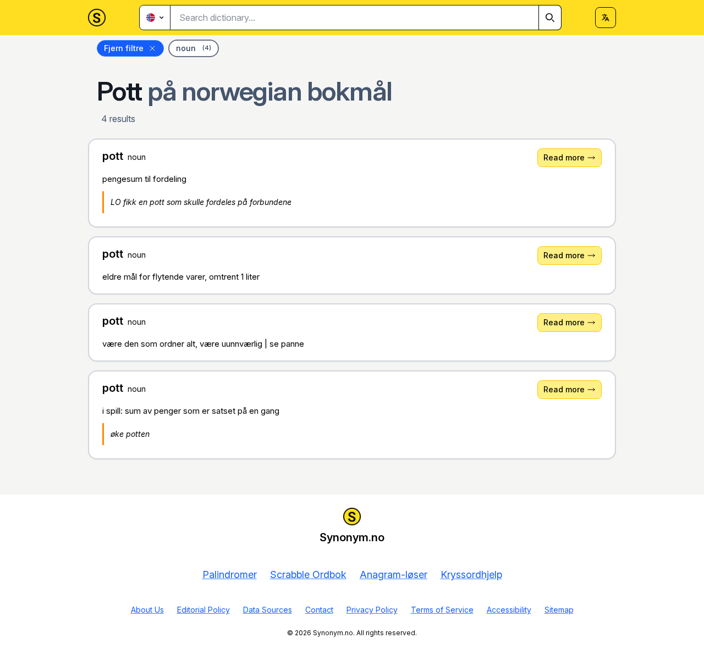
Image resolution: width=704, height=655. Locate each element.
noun (193, 48)
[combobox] (366, 17)
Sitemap (559, 609)
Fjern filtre (124, 48)
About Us (147, 609)
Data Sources (267, 609)
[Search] (550, 17)
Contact (319, 609)
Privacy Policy (372, 609)
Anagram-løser (393, 574)
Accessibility (509, 609)
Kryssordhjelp (471, 574)
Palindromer (229, 574)
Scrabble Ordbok (308, 574)
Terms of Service (442, 609)
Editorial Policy (203, 609)
